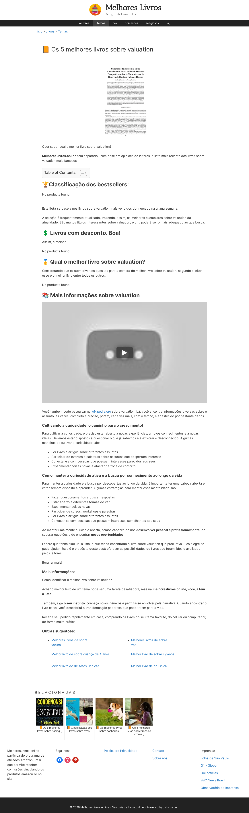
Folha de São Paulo (215, 758)
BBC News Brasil (213, 780)
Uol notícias (209, 773)
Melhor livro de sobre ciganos (152, 654)
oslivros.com (171, 807)
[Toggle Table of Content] (81, 173)
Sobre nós (159, 758)
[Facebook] (60, 759)
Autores (84, 23)
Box (114, 23)
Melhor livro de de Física (149, 666)
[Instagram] (68, 759)
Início (38, 31)
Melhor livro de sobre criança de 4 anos (80, 654)
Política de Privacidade (120, 751)
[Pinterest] (75, 759)
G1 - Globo (209, 765)
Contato (158, 751)
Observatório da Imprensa (220, 788)
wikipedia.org (101, 411)
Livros (50, 31)
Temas (101, 23)
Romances (131, 23)
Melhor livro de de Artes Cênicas (75, 666)
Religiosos (152, 23)
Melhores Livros (134, 7)
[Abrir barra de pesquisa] (168, 23)
